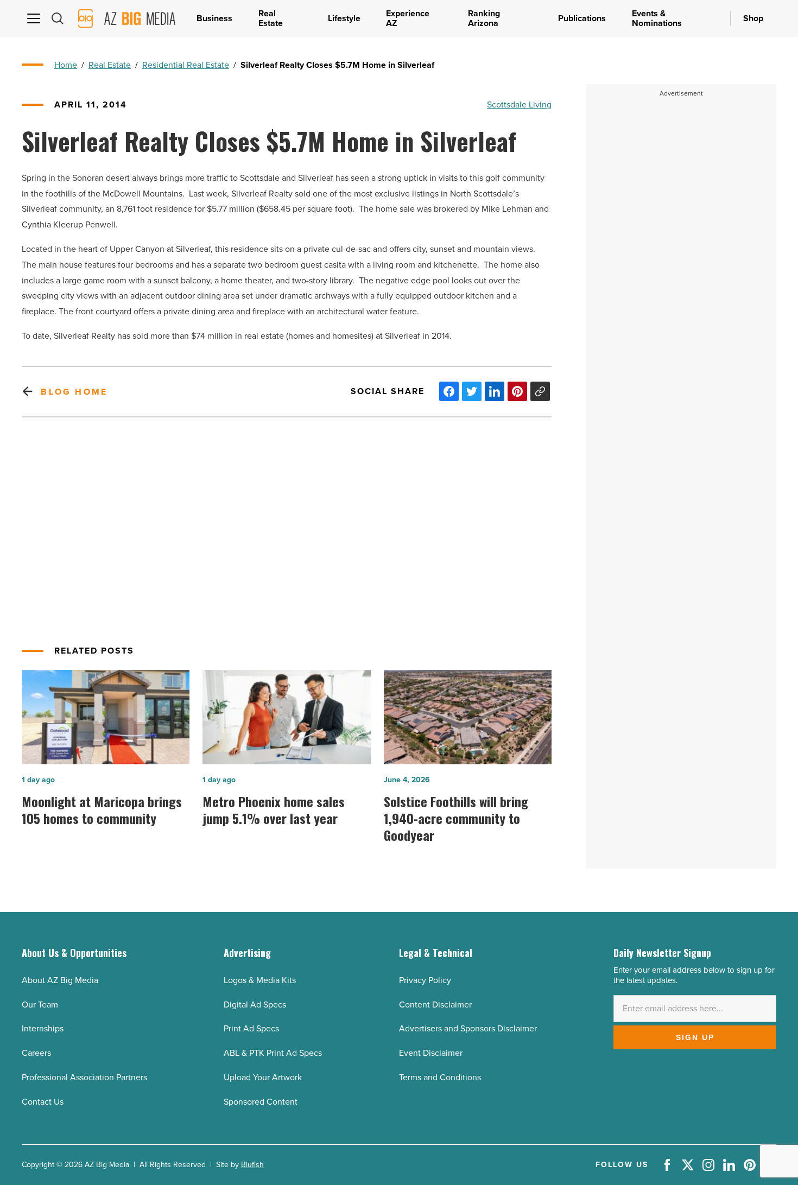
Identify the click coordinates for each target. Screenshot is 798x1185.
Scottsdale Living (519, 104)
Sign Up (695, 1037)
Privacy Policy (425, 980)
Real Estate (109, 65)
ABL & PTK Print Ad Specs (273, 1053)
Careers (36, 1053)
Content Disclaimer (435, 1004)
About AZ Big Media (60, 980)
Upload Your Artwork (263, 1077)
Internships (43, 1028)
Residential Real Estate (185, 65)
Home (65, 65)
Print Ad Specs (251, 1028)
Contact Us (43, 1101)
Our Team (40, 1004)
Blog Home (74, 391)
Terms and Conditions (440, 1077)
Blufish (252, 1164)
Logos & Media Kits (260, 980)
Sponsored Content (260, 1101)
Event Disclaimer (431, 1053)
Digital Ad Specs (255, 1004)
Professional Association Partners (84, 1077)
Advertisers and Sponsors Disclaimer (468, 1028)
